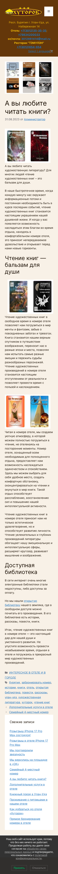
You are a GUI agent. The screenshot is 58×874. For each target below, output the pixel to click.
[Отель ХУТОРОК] (23, 11)
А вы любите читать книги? (28, 779)
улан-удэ (11, 697)
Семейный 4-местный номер (28, 712)
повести (27, 692)
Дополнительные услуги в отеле (31, 707)
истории (10, 687)
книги (21, 687)
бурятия (14, 682)
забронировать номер (36, 682)
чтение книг (42, 702)
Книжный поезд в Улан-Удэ (28, 794)
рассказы (41, 692)
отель (30, 687)
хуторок (27, 702)
